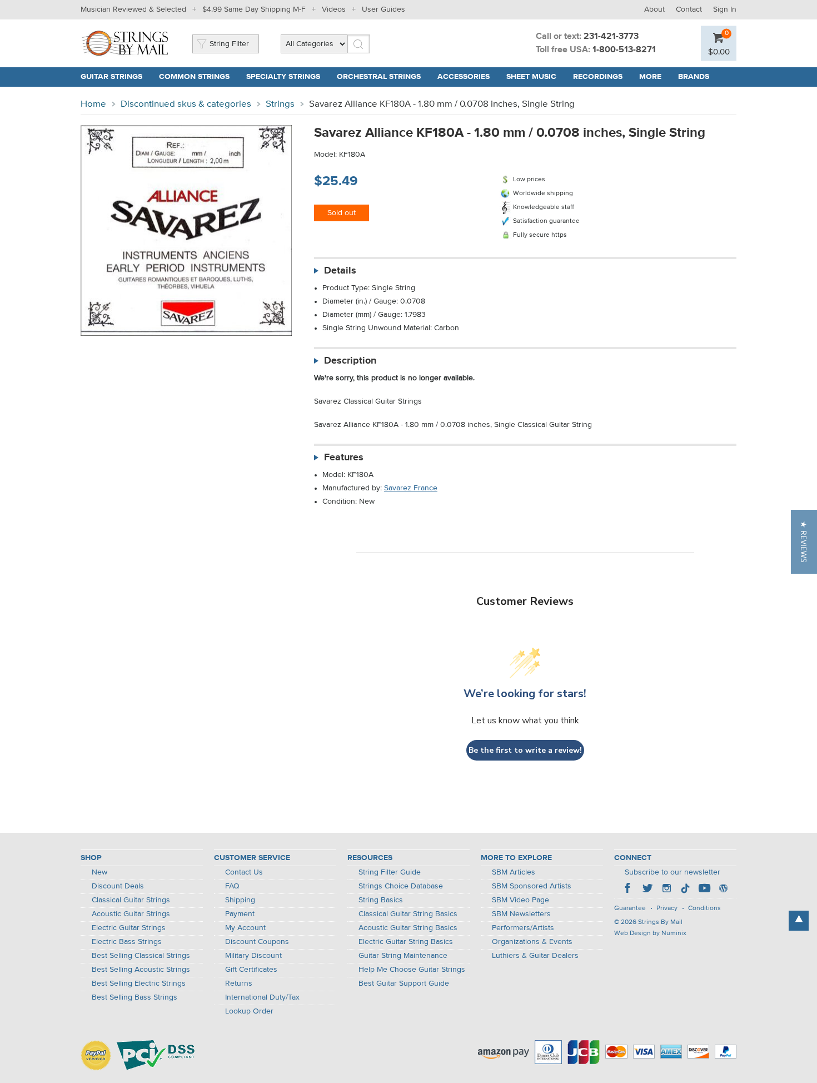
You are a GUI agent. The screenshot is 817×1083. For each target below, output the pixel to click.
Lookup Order (249, 1011)
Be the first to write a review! (525, 750)
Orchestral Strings (379, 77)
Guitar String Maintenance (402, 956)
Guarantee (630, 908)
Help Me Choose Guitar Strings (411, 969)
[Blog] (723, 889)
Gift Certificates (251, 969)
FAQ (232, 886)
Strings (280, 104)
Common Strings (194, 77)
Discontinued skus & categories (186, 104)
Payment (240, 914)
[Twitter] (647, 889)
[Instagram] (666, 889)
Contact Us (244, 872)
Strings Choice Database (400, 886)
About (654, 9)
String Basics (380, 900)
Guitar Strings (111, 77)
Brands (693, 77)
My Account (245, 928)
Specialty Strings (283, 77)
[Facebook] (628, 889)
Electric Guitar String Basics (405, 942)
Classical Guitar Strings (131, 900)
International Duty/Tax (262, 997)
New (99, 872)
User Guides (383, 9)
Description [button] (350, 361)
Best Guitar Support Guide (403, 983)
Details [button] (340, 271)
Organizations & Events (532, 942)
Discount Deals (118, 886)
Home (93, 104)
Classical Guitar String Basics (407, 914)
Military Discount (253, 956)
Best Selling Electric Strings (139, 983)
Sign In (724, 9)
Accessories (463, 77)
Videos (334, 9)
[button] (804, 542)
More (650, 77)
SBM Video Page (520, 900)
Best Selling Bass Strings (134, 997)
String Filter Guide (389, 872)
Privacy (666, 908)
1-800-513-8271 (624, 50)
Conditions (704, 908)
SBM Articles (513, 872)
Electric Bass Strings (127, 942)
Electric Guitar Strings (129, 928)
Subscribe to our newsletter (672, 872)
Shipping (240, 900)
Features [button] (343, 458)
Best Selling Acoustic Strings (141, 969)
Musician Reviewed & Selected (133, 9)
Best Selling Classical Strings (141, 956)
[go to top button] (799, 921)
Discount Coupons (257, 942)
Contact (689, 9)
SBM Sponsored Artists (531, 886)
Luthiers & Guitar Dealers (535, 956)
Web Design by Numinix (650, 933)
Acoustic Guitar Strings (131, 914)
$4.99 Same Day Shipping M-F (254, 9)
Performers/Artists (523, 928)
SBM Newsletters (521, 914)
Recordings (597, 77)
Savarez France (410, 488)
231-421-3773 (611, 36)
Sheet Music (531, 77)
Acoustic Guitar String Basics (407, 928)
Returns (238, 983)
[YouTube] (704, 889)
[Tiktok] (685, 889)
